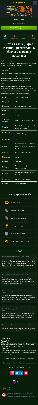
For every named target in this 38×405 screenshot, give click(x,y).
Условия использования (27, 363)
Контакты (31, 358)
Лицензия (10, 367)
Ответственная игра (9, 363)
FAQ (29, 367)
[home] (19, 3)
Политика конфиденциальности (14, 358)
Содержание (21, 367)
